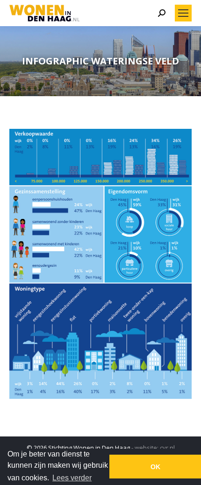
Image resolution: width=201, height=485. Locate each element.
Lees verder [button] (72, 478)
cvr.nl (167, 447)
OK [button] (155, 467)
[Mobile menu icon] (183, 13)
